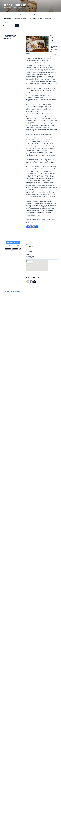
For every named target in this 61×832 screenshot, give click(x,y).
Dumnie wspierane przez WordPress (11, 291)
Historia (15, 14)
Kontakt (39, 22)
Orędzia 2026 (30, 22)
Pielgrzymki (7, 22)
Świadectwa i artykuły (35, 18)
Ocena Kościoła (7, 18)
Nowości (43, 14)
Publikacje (47, 18)
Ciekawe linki (15, 22)
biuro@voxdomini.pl (30, 246)
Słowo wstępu (7, 14)
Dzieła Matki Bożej (32, 14)
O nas (23, 22)
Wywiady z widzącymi (20, 18)
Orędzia (22, 14)
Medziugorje (15, 5)
